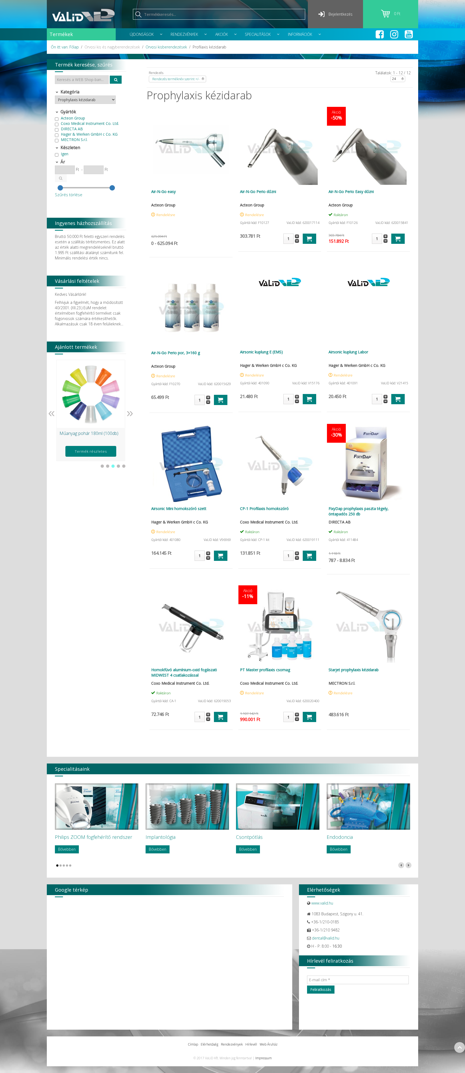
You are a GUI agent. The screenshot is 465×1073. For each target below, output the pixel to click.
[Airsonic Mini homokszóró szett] (191, 463)
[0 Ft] (387, 16)
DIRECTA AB (72, 128)
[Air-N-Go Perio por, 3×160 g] (191, 308)
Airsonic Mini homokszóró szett (178, 508)
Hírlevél (251, 1044)
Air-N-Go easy (163, 191)
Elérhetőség (209, 1044)
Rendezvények (232, 1044)
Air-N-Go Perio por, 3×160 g (175, 352)
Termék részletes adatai (91, 453)
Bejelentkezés (341, 14)
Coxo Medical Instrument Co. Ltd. (90, 123)
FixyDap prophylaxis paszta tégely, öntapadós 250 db (359, 511)
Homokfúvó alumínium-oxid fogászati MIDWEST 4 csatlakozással (184, 672)
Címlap (193, 1044)
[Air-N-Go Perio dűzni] (280, 146)
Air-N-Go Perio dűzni (258, 191)
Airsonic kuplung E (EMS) (261, 351)
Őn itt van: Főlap (65, 47)
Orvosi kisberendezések (166, 47)
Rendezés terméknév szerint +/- (175, 79)
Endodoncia (340, 837)
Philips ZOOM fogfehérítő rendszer (93, 837)
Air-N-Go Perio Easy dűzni (351, 191)
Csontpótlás (249, 837)
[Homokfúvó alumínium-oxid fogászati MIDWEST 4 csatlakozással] (191, 625)
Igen (64, 153)
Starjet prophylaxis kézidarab (354, 669)
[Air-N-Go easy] (191, 146)
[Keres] (116, 80)
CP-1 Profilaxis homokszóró (264, 508)
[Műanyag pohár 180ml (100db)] (91, 394)
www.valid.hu (322, 903)
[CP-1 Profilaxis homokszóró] (280, 463)
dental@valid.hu (325, 938)
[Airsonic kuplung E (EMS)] (280, 282)
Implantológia (160, 837)
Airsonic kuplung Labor (348, 351)
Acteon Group (73, 118)
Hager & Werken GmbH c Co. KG (89, 134)
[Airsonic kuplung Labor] (368, 282)
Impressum (263, 1058)
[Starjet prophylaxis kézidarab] (368, 625)
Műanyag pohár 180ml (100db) (88, 433)
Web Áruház (268, 1044)
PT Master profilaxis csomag (265, 669)
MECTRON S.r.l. (74, 139)
